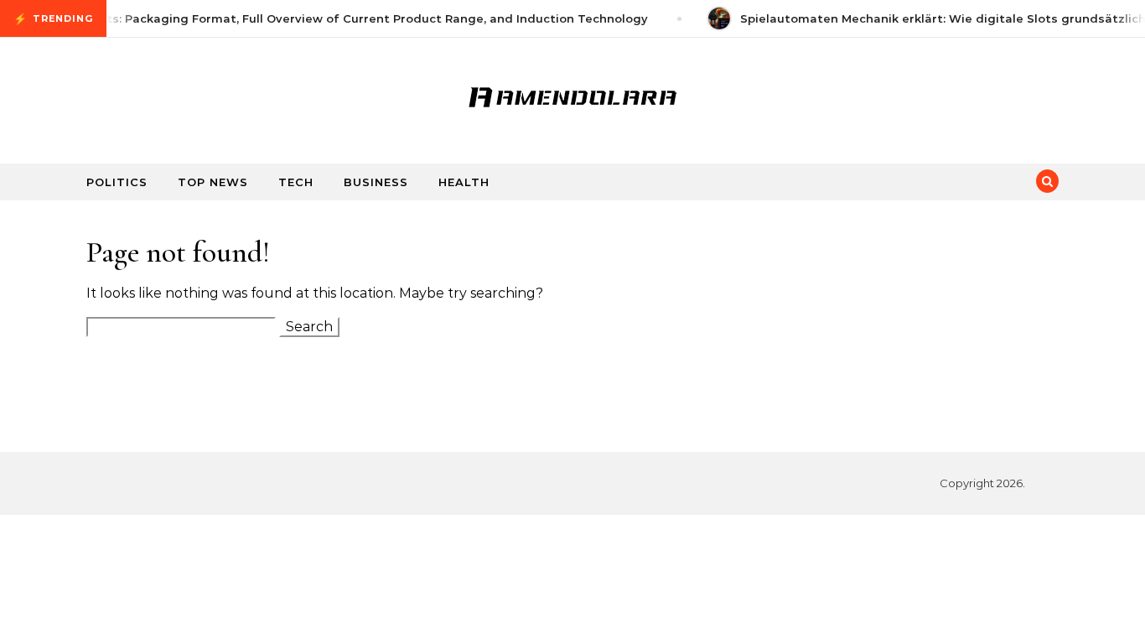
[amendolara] (572, 94)
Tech (295, 182)
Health (464, 182)
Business (376, 182)
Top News (213, 182)
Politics (117, 182)
